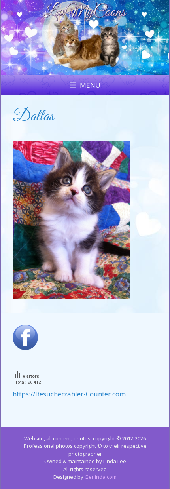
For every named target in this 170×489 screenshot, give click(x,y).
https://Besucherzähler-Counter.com (69, 393)
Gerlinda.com (101, 476)
